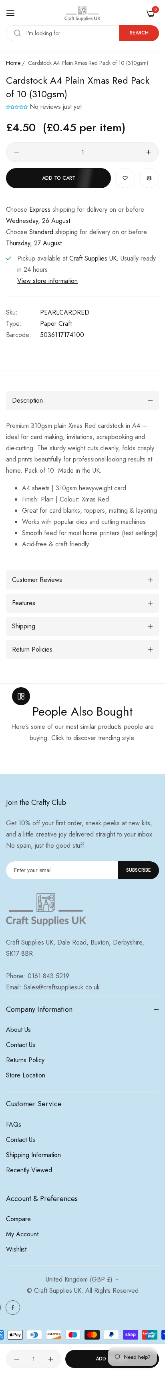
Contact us (20, 1044)
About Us (18, 1029)
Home (13, 63)
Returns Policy (25, 1060)
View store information (47, 280)
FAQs (13, 1124)
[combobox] (82, 33)
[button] (18, 106)
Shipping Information (33, 1154)
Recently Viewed (29, 1170)
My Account (22, 1234)
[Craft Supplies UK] (82, 13)
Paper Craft (56, 323)
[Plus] (148, 152)
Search (139, 32)
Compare (18, 1219)
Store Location (25, 1075)
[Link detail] (13, 1307)
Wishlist (16, 1249)
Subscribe (138, 870)
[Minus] (17, 152)
